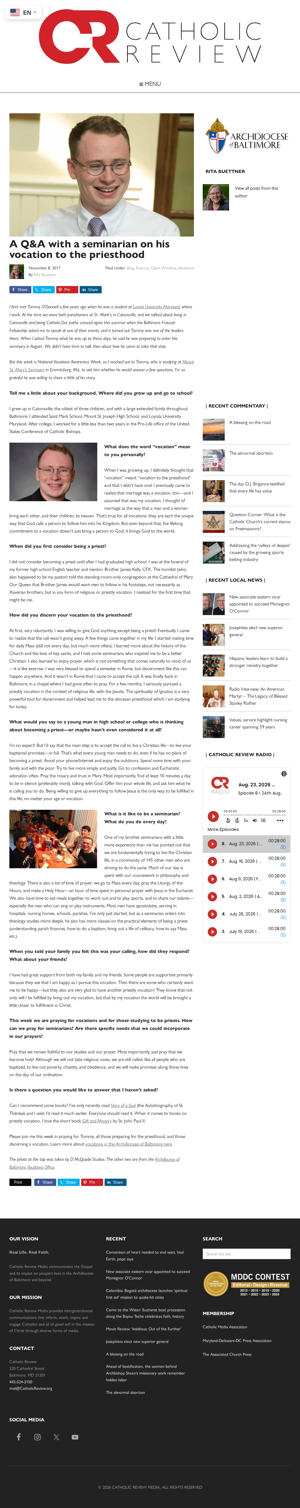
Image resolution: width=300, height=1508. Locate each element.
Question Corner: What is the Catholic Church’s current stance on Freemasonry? (259, 521)
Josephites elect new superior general (137, 1341)
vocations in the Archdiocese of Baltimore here (128, 1143)
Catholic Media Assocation (225, 1326)
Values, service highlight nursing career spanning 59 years (258, 723)
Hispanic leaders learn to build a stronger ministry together (258, 661)
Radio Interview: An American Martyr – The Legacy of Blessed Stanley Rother (258, 695)
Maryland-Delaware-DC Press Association (237, 1340)
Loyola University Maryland (156, 306)
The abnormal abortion (251, 452)
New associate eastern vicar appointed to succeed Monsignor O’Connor (259, 603)
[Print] (11, 1182)
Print (18, 1182)
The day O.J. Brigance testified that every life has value (256, 487)
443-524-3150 (20, 1381)
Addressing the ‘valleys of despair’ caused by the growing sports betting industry (260, 552)
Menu (152, 83)
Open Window (163, 268)
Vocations (186, 268)
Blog (130, 268)
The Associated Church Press (227, 1354)
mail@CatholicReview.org (30, 1388)
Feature (142, 268)
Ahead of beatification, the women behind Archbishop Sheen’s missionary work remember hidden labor (145, 1372)
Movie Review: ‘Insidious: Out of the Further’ (143, 1328)
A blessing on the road (250, 422)
